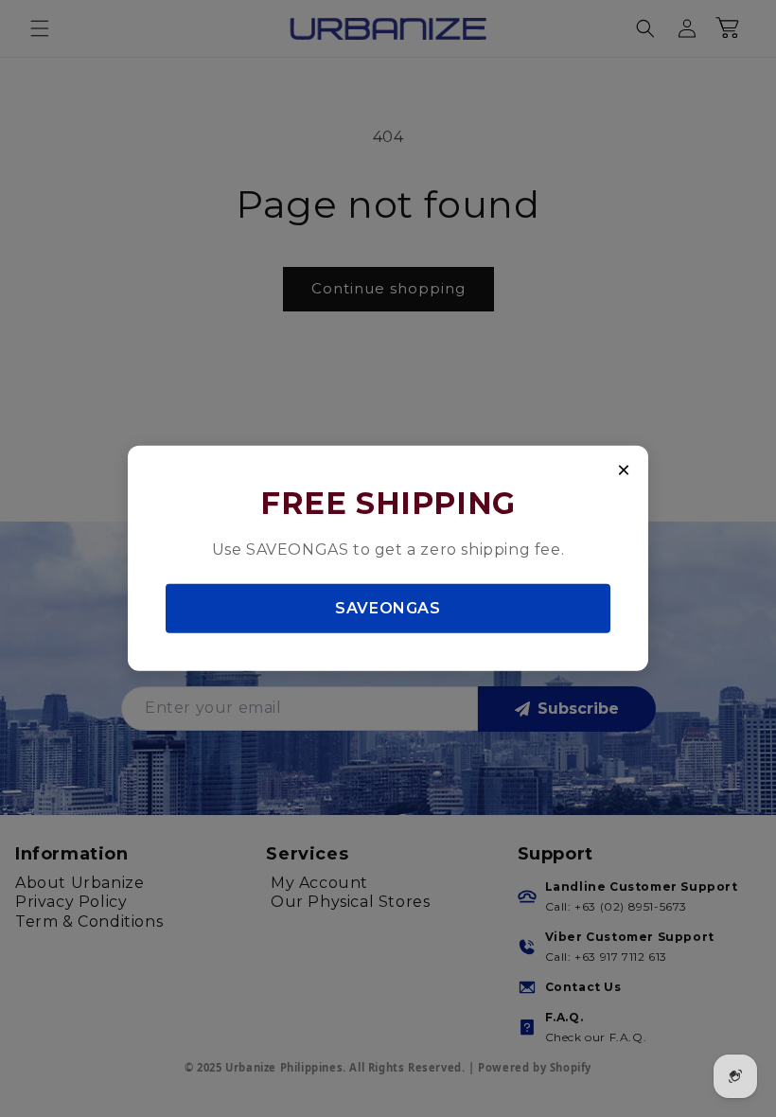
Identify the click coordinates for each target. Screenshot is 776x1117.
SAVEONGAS (387, 607)
